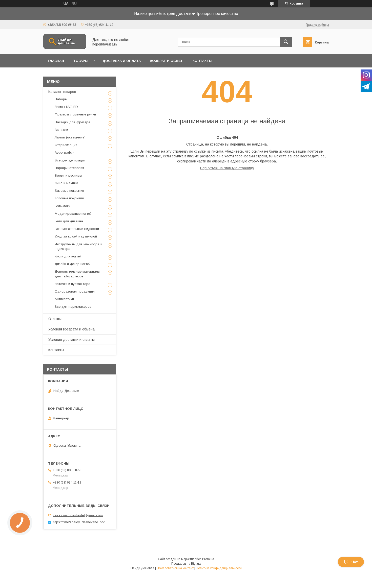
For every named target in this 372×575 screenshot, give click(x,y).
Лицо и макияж (66, 183)
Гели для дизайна (69, 221)
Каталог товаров (62, 92)
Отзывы (54, 319)
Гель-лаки (62, 206)
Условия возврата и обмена (71, 329)
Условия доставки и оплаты (71, 340)
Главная (56, 61)
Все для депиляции (70, 160)
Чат (355, 562)
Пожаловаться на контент (175, 568)
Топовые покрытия (69, 198)
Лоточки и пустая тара (72, 284)
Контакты (202, 61)
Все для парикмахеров (73, 306)
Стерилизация (66, 145)
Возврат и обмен (166, 61)
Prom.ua (208, 559)
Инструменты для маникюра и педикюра (78, 246)
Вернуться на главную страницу (227, 168)
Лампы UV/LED (66, 107)
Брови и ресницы (68, 175)
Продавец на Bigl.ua (186, 563)
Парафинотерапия (69, 168)
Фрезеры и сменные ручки (75, 114)
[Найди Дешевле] (64, 48)
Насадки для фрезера (72, 122)
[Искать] (286, 42)
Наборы (61, 99)
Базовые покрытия (69, 191)
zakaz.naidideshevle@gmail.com (78, 515)
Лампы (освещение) (70, 137)
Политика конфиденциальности (219, 568)
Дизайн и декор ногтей (73, 264)
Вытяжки (61, 130)
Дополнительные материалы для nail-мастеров (77, 274)
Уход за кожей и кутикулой (76, 236)
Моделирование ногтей (73, 213)
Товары (80, 61)
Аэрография (64, 152)
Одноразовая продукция (75, 291)
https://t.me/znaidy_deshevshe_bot (79, 522)
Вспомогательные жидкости (77, 229)
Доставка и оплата (121, 61)
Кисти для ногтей (68, 256)
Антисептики (64, 299)
